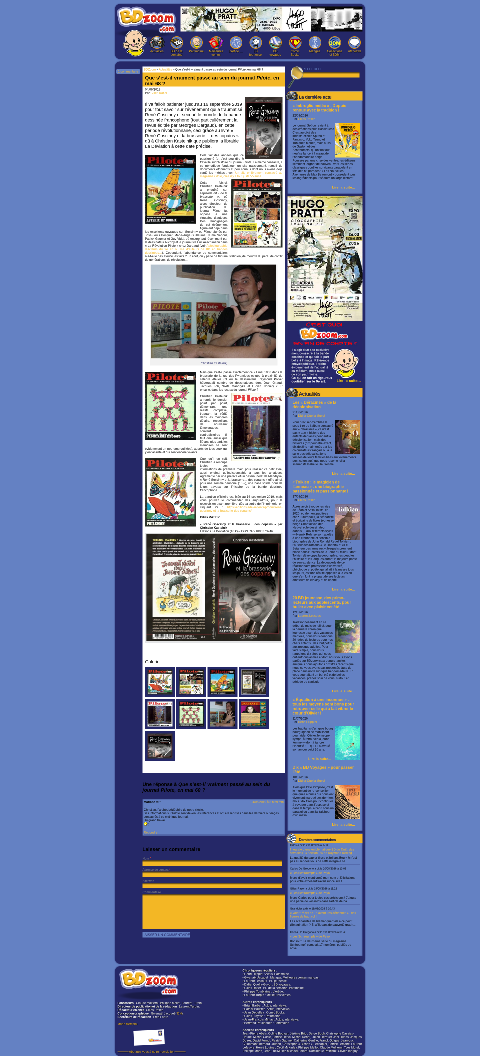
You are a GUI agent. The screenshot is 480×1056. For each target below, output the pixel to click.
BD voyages (275, 53)
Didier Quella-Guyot (311, 416)
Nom (145, 858)
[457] (191, 696)
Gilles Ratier (306, 119)
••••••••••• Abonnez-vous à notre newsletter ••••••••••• (152, 1052)
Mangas (314, 51)
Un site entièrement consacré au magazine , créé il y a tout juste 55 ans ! (241, 174)
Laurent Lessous (309, 616)
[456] (160, 696)
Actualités (157, 51)
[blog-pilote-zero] (254, 728)
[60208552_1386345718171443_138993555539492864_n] (254, 696)
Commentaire (151, 892)
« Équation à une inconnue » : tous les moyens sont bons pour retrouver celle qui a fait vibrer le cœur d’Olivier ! (323, 706)
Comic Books (295, 53)
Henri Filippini (307, 722)
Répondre (151, 832)
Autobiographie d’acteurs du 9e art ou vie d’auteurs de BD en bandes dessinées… (186, 249)
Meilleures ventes (216, 53)
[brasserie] (160, 760)
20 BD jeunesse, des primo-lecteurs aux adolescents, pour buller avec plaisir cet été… (321, 602)
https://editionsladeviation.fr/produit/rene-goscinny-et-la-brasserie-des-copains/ (241, 509)
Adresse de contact (155, 870)
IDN (179, 1013)
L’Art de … (236, 51)
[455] (160, 728)
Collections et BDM (334, 53)
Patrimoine (196, 51)
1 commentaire (128, 71)
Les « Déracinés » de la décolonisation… (314, 404)
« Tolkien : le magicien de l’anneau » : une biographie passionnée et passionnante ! (320, 486)
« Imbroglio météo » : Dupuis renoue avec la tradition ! (319, 108)
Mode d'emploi (128, 1024)
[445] (223, 696)
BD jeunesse (255, 53)
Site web (148, 881)
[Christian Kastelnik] (223, 728)
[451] (191, 728)
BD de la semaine (176, 53)
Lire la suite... (343, 187)
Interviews (354, 51)
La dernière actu (315, 97)
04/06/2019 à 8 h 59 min (267, 802)
